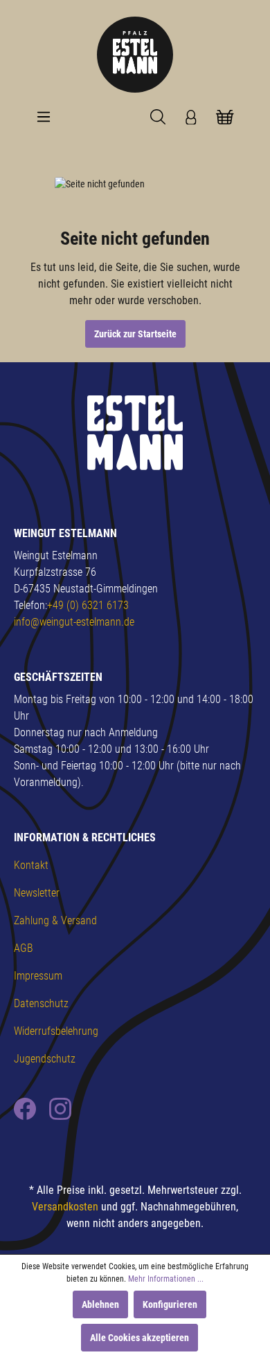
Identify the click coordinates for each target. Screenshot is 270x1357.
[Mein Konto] (191, 117)
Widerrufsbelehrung (56, 1031)
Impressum (38, 975)
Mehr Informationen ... (166, 1279)
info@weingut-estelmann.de (74, 621)
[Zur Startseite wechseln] (135, 55)
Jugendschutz (44, 1058)
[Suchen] (158, 117)
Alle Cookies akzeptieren (139, 1337)
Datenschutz (41, 1003)
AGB (23, 948)
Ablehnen (100, 1304)
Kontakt (31, 865)
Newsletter (37, 892)
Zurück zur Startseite (135, 333)
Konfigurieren (170, 1304)
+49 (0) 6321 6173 (88, 605)
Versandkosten (65, 1206)
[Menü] (44, 117)
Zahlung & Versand (55, 920)
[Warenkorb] (225, 117)
